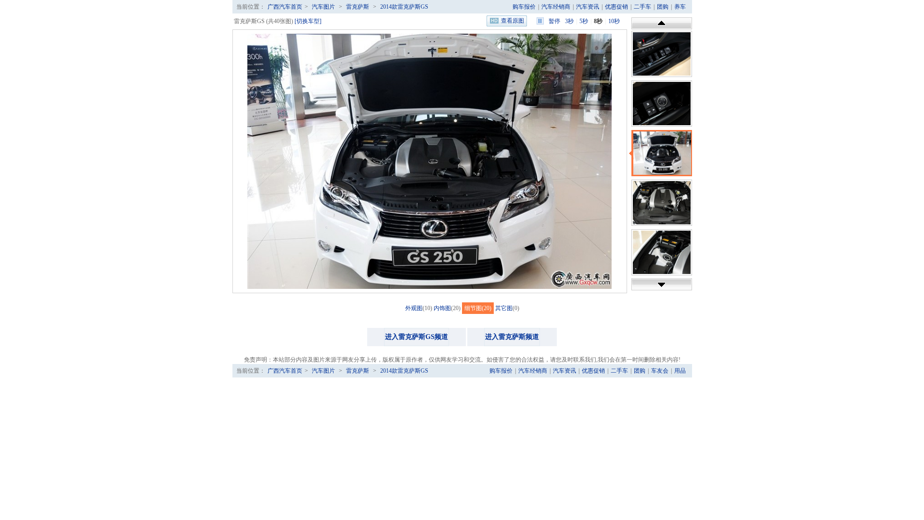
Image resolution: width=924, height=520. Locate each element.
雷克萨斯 (357, 6)
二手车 (642, 6)
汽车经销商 (555, 6)
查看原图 (512, 20)
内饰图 (442, 308)
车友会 (659, 370)
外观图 (414, 308)
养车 (680, 6)
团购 (662, 6)
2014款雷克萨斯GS (404, 6)
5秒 (583, 21)
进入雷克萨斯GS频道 (416, 336)
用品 (680, 370)
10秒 (614, 21)
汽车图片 (323, 6)
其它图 (504, 308)
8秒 (598, 21)
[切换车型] (308, 21)
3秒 (569, 21)
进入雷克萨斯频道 (512, 336)
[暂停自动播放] (540, 21)
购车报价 (524, 6)
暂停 (554, 21)
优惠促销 (616, 6)
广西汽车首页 (285, 6)
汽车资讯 (587, 6)
